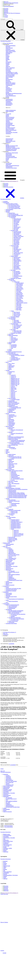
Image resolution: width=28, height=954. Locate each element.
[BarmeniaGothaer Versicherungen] (10, 2)
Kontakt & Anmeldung (10, 84)
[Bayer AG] (5, 1)
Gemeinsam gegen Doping (11, 149)
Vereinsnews (8, 133)
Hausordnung (8, 105)
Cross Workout (9, 91)
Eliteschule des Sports (10, 156)
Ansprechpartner (9, 119)
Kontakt (6, 16)
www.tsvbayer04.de (8, 826)
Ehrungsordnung (9, 103)
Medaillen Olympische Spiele (12, 145)
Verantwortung (9, 163)
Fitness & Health (9, 47)
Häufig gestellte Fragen (10, 141)
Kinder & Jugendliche (10, 50)
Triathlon (7, 64)
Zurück (2, 768)
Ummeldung (8, 101)
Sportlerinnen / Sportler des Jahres (13, 148)
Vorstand (7, 120)
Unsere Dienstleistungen (11, 95)
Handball (8, 59)
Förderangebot (9, 155)
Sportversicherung (9, 138)
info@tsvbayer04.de (8, 825)
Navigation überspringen (6, 41)
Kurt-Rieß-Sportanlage (10, 127)
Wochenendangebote (10, 75)
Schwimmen (8, 71)
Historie (7, 116)
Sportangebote (9, 68)
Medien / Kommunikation (11, 130)
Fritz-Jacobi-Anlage (10, 128)
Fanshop (6, 15)
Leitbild (7, 114)
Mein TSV (3, 771)
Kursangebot (8, 81)
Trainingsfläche (9, 88)
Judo (7, 60)
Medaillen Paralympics (10, 146)
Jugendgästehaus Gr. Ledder (11, 72)
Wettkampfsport (9, 52)
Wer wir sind (8, 113)
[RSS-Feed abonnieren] (8, 186)
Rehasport (8, 80)
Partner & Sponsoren (10, 117)
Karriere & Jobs (9, 139)
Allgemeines (8, 164)
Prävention (8, 46)
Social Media (8, 131)
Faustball (7, 56)
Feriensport (8, 49)
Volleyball (8, 66)
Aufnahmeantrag (9, 99)
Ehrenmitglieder (9, 124)
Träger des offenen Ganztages (12, 73)
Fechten (7, 57)
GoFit (7, 86)
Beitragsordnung (9, 100)
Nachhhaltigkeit (9, 166)
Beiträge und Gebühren (10, 82)
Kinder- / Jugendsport (10, 67)
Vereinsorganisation (10, 118)
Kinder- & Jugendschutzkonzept (12, 165)
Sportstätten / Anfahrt (10, 125)
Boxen (7, 54)
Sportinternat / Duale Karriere (12, 152)
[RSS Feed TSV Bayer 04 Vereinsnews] (11, 13)
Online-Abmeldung (10, 111)
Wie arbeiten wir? (9, 94)
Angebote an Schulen (10, 74)
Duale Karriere (9, 153)
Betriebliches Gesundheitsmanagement (14, 93)
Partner (7, 159)
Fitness (7, 78)
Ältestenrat (8, 121)
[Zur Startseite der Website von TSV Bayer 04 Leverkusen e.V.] (9, 181)
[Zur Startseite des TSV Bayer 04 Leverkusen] (8, 43)
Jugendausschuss (9, 123)
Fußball (7, 58)
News (7, 160)
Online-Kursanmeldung (10, 45)
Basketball (8, 53)
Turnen (7, 65)
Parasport (8, 63)
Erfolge (7, 144)
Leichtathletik (8, 61)
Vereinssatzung (9, 102)
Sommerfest (8, 142)
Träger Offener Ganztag (11, 51)
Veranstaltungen (9, 85)
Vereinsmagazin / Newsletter (11, 132)
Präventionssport (9, 79)
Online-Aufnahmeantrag (11, 110)
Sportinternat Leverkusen (11, 150)
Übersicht (8, 87)
